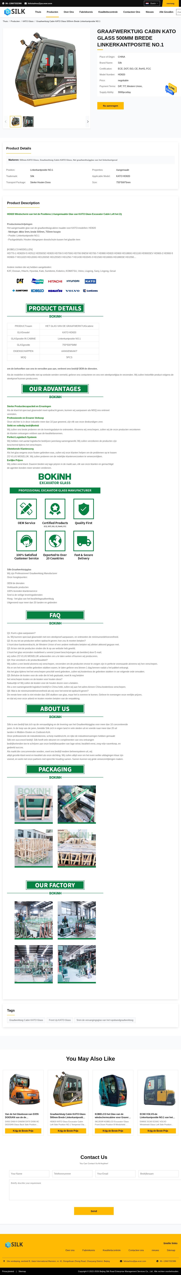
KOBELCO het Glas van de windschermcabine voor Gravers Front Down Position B (112, 1117)
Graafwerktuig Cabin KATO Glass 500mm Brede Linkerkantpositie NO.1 (68, 1117)
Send (94, 1211)
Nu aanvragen (110, 106)
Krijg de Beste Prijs (23, 1131)
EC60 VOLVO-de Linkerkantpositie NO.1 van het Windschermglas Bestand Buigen (158, 1117)
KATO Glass (28, 21)
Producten (52, 12)
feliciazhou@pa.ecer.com (40, 3)
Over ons (69, 12)
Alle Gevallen (166, 12)
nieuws (150, 12)
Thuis (38, 12)
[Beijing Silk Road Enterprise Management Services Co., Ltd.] (15, 12)
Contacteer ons (131, 12)
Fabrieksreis (86, 12)
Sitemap (171, 1250)
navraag (170, 3)
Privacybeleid (8, 1271)
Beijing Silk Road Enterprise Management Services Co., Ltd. (126, 1271)
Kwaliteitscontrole (108, 12)
